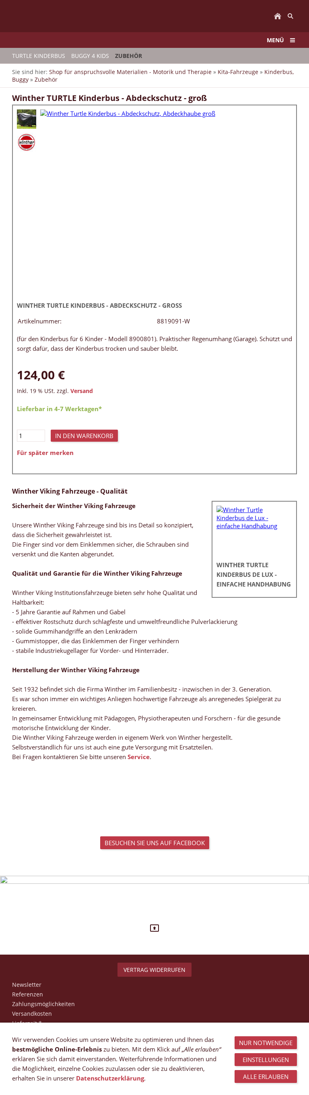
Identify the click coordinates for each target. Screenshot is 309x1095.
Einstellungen (266, 1060)
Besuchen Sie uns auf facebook (155, 843)
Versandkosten (32, 1013)
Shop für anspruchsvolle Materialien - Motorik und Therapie (130, 72)
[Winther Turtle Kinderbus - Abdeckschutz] (26, 119)
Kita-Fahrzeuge (238, 72)
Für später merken (45, 453)
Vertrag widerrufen (154, 970)
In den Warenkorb (84, 436)
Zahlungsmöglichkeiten (43, 1004)
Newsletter (26, 984)
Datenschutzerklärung (110, 1078)
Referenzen (27, 994)
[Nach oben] (154, 928)
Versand (81, 391)
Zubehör (46, 79)
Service (139, 757)
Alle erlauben (265, 1076)
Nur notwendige (266, 1043)
